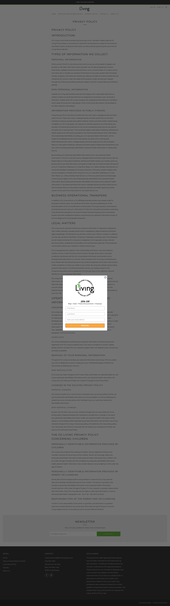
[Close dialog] (105, 277)
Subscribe (85, 325)
